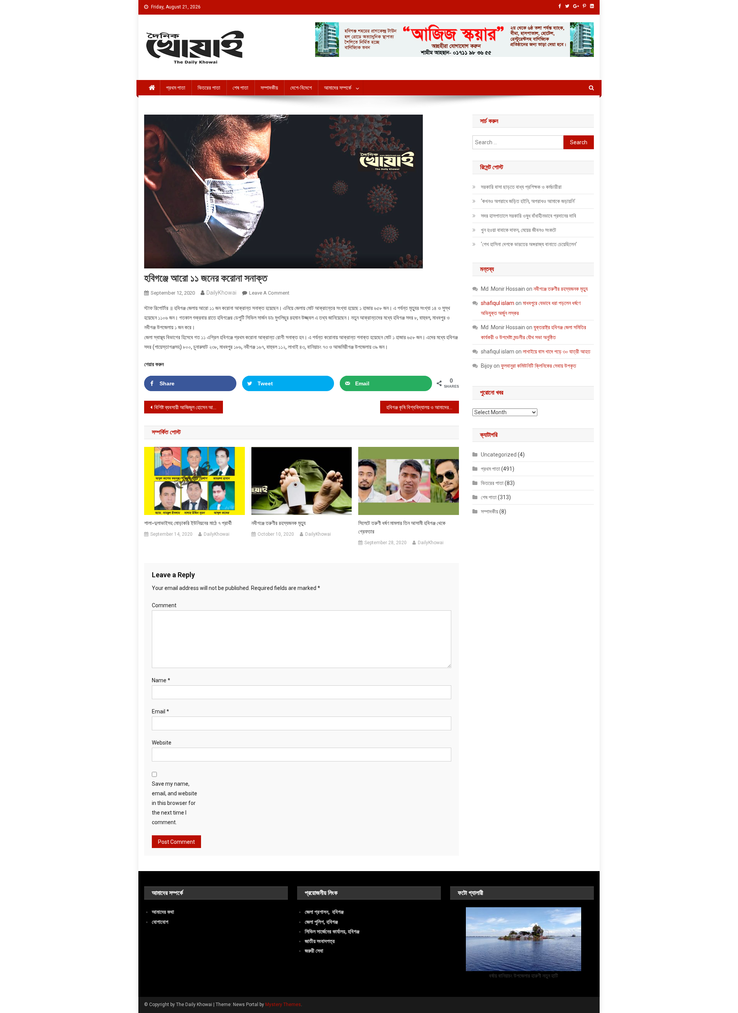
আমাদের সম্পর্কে (337, 88)
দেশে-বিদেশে (301, 88)
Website (161, 743)
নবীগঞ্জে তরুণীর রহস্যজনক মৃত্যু (278, 523)
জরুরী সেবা (314, 951)
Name (161, 680)
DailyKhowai (221, 293)
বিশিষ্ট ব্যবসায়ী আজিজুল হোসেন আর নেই (188, 407)
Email (160, 711)
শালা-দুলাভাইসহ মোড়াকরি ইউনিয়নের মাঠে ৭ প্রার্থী (188, 523)
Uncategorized (499, 455)
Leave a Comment (269, 293)
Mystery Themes (283, 1004)
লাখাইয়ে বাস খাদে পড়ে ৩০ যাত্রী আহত (556, 351)
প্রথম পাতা (175, 88)
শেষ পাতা (240, 88)
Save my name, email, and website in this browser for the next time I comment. (174, 803)
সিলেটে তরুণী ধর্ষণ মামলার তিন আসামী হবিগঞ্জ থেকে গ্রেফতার (401, 527)
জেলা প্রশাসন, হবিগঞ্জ (324, 912)
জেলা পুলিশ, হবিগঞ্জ (321, 922)
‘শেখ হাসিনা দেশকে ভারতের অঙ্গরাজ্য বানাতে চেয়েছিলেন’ (529, 244)
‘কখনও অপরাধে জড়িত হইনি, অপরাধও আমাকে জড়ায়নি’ (528, 201)
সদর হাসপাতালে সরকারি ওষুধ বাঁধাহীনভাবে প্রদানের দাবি (528, 216)
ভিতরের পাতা (209, 88)
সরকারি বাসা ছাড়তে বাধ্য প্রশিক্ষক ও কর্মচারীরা (521, 187)
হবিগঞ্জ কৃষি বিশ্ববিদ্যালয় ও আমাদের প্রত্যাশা (422, 407)
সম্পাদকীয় (269, 88)
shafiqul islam (497, 303)
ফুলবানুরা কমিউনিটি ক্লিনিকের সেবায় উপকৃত (538, 366)
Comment (164, 605)
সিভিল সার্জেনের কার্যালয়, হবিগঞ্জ (332, 931)
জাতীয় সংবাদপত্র (320, 941)
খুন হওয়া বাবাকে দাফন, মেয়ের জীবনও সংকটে (518, 230)
